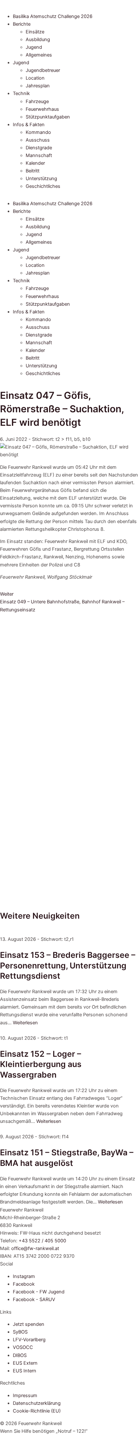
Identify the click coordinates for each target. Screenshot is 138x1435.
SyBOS (20, 1332)
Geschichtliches (43, 186)
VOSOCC (23, 1347)
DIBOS (20, 1355)
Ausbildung (38, 39)
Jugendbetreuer (43, 70)
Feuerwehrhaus (42, 109)
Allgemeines (39, 55)
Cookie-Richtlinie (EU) (37, 1411)
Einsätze (35, 32)
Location (35, 78)
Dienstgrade (39, 148)
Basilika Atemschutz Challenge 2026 (52, 16)
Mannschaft (39, 155)
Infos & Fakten (29, 124)
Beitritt (32, 171)
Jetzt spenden (28, 1324)
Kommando (38, 132)
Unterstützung (41, 178)
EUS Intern (24, 1371)
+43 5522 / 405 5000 (42, 1241)
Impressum (25, 1395)
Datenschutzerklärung (37, 1403)
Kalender (35, 163)
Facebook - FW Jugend (39, 1292)
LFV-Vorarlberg (29, 1340)
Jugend (34, 47)
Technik (21, 93)
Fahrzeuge (37, 101)
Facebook (24, 1284)
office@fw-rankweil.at (35, 1248)
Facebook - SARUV (34, 1299)
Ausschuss (38, 140)
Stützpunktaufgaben (48, 117)
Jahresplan (38, 86)
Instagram (24, 1276)
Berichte (21, 24)
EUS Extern (25, 1363)
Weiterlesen (25, 1023)
